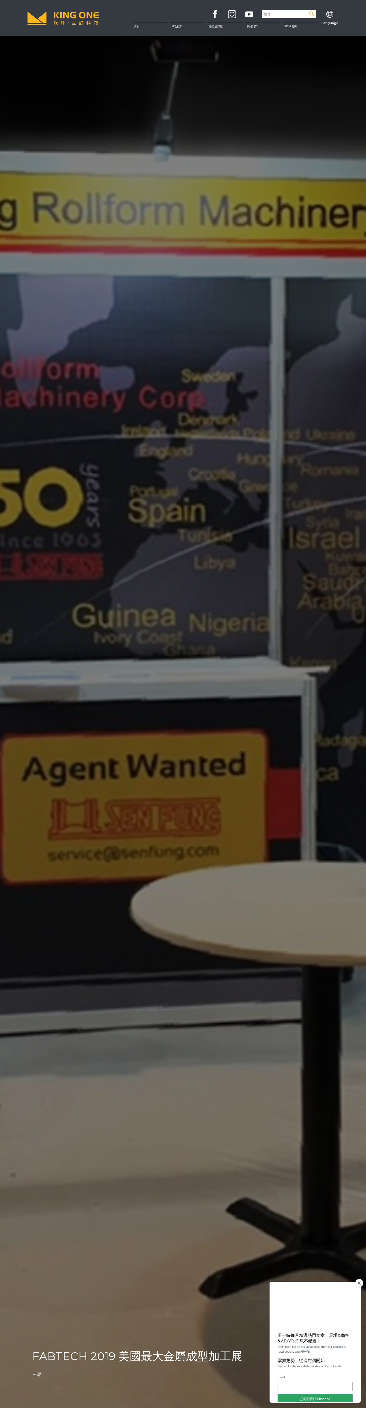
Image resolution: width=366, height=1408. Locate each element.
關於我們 (262, 29)
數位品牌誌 (216, 26)
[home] (63, 18)
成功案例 (177, 26)
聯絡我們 (262, 40)
